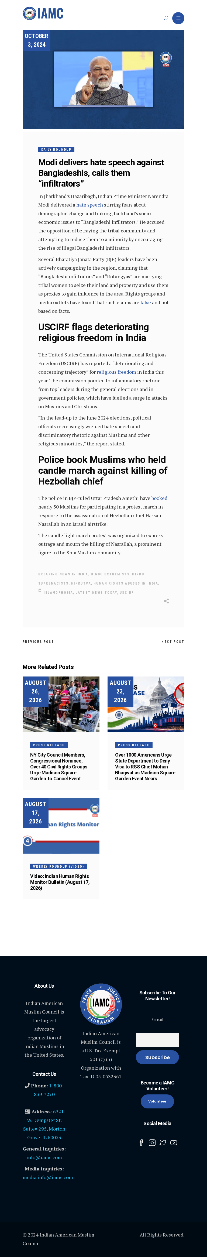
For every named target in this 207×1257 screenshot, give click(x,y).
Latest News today (96, 593)
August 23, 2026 (121, 691)
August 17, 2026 (36, 813)
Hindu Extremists (110, 574)
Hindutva (81, 583)
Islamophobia (58, 593)
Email (157, 1019)
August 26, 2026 (36, 691)
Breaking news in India (63, 574)
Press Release (49, 745)
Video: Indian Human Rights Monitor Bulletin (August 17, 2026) (59, 882)
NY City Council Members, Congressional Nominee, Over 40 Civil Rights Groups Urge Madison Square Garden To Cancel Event (58, 766)
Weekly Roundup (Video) (58, 866)
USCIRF (127, 593)
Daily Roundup (56, 150)
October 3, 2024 (36, 40)
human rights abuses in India (126, 583)
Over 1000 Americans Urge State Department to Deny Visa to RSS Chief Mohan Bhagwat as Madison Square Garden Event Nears (145, 766)
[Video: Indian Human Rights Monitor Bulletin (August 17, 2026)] (61, 826)
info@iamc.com (44, 1157)
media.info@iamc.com (48, 1177)
